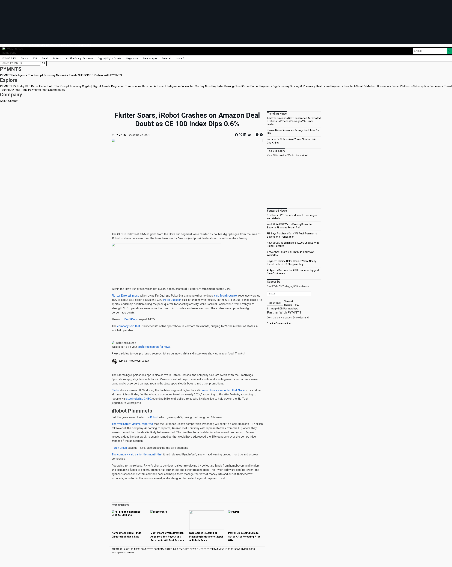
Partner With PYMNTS (80, 45)
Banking (229, 86)
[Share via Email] (249, 134)
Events (55, 45)
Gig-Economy (281, 86)
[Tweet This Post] (241, 134)
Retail (45, 58)
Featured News (187, 549)
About (441, 45)
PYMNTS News (126, 552)
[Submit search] (44, 63)
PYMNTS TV (9, 58)
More (180, 58)
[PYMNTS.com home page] (13, 50)
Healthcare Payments (329, 86)
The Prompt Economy (30, 45)
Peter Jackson (172, 300)
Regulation (132, 58)
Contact (448, 45)
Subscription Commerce (428, 86)
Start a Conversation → (280, 323)
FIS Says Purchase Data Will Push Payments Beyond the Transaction (292, 235)
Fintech (57, 58)
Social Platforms (402, 86)
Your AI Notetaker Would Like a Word (287, 155)
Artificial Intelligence (167, 86)
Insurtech (350, 86)
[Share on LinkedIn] (245, 134)
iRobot (154, 417)
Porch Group (119, 447)
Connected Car (189, 86)
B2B (35, 58)
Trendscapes (150, 58)
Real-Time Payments (27, 89)
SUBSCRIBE (64, 45)
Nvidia (115, 390)
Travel (448, 86)
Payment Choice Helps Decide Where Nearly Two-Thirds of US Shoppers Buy (291, 263)
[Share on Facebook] (237, 134)
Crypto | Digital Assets (109, 58)
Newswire (46, 45)
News (237, 549)
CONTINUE (275, 303)
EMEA (61, 89)
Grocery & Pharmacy (302, 86)
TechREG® (7, 89)
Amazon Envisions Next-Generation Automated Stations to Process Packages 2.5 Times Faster (294, 121)
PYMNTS (120, 134)
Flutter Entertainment (125, 295)
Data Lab (166, 58)
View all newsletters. (291, 303)
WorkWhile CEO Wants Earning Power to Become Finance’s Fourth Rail (289, 226)
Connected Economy (152, 549)
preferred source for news (154, 346)
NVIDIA (244, 549)
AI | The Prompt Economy (79, 58)
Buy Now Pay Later (212, 86)
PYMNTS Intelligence (10, 45)
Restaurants (49, 89)
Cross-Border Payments (257, 86)
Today (24, 58)
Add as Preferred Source (133, 361)
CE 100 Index (133, 549)
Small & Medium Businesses (373, 86)
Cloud (238, 86)
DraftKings (131, 319)
